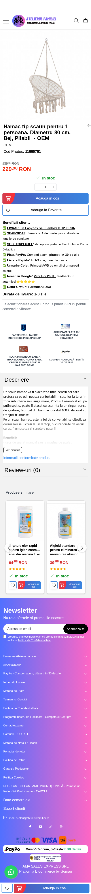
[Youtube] (40, 827)
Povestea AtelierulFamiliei (19, 656)
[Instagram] (61, 827)
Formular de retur (14, 751)
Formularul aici (39, 287)
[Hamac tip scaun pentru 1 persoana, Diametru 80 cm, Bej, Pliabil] (45, 75)
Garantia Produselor (16, 768)
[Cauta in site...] (76, 21)
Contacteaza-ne (13, 725)
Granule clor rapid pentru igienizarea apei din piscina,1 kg (24, 549)
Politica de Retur (14, 760)
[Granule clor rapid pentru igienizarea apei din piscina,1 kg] (25, 522)
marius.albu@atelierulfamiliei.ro (28, 818)
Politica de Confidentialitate (34, 640)
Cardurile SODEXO (15, 734)
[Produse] (6, 22)
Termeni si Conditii (15, 699)
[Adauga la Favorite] (13, 585)
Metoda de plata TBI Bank (20, 743)
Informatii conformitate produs (26, 458)
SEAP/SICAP (12, 664)
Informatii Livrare (14, 682)
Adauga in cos (47, 198)
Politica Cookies (13, 777)
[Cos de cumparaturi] (85, 21)
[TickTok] (50, 827)
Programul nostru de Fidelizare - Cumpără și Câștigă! (37, 717)
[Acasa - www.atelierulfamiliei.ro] (34, 21)
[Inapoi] (87, 125)
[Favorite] (7, 888)
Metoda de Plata (13, 690)
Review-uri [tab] (22, 470)
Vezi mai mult (13, 450)
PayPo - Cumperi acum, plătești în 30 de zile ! (33, 673)
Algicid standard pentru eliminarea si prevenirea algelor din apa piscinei (65, 549)
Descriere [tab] (16, 379)
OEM (7, 145)
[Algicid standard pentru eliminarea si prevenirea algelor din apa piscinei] (66, 522)
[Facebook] (29, 827)
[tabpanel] (45, 75)
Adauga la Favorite (46, 210)
